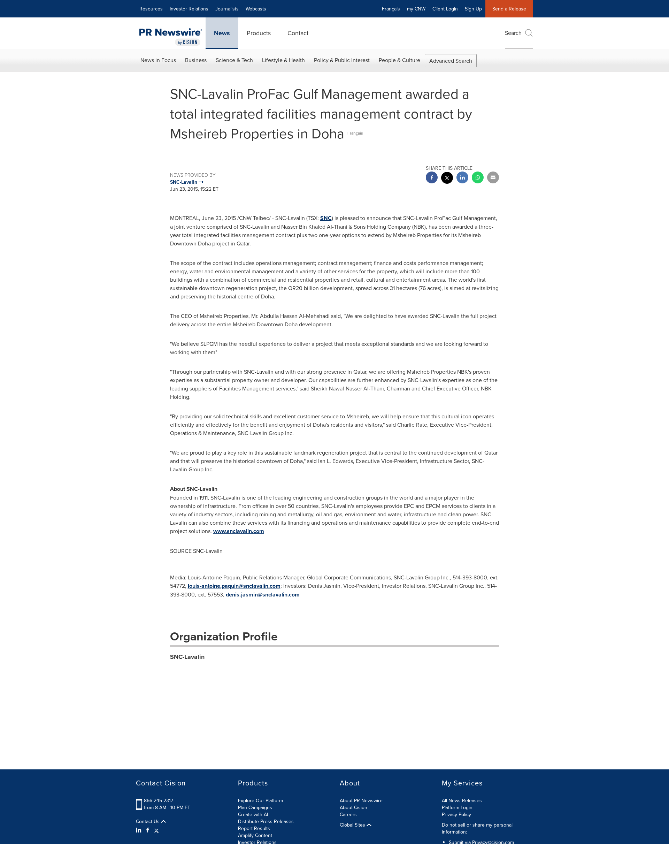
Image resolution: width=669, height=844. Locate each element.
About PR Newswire (361, 800)
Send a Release (509, 8)
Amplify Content (255, 835)
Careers (348, 814)
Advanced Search (450, 60)
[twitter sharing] (447, 178)
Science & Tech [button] (234, 60)
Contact (297, 33)
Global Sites (353, 824)
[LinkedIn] (139, 830)
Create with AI (253, 814)
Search (513, 33)
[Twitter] (156, 830)
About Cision (353, 807)
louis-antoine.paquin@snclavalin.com (234, 586)
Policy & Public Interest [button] (342, 60)
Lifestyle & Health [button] (283, 60)
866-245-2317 (158, 800)
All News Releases (462, 800)
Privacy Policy (456, 814)
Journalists (227, 8)
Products (259, 33)
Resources (151, 8)
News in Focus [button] (158, 60)
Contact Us (148, 821)
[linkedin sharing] (462, 178)
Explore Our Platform (260, 800)
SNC (326, 218)
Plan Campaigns (255, 807)
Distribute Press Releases (266, 821)
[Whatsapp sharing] (478, 178)
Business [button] (196, 60)
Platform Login (457, 807)
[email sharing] (493, 178)
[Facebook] (148, 830)
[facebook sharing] (432, 178)
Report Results (254, 828)
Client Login (445, 8)
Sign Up (473, 8)
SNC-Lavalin (187, 656)
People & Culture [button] (399, 60)
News (222, 33)
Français (391, 8)
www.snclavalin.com (238, 531)
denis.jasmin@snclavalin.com (263, 595)
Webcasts (256, 8)
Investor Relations (189, 8)
